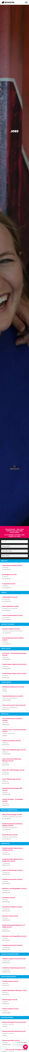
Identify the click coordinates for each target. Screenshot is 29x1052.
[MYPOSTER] (8, 2)
